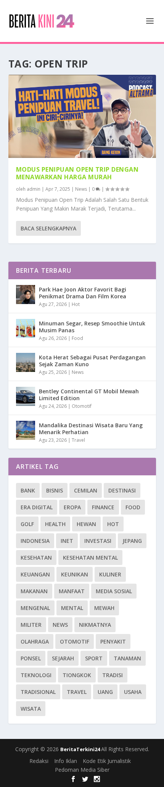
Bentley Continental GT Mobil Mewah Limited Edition (89, 395)
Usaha (132, 691)
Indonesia (35, 540)
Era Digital (37, 507)
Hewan (86, 524)
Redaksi (38, 760)
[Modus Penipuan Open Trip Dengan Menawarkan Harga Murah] (82, 116)
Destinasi (122, 490)
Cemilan (85, 490)
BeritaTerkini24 (80, 749)
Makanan (34, 591)
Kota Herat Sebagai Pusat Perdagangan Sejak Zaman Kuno (92, 361)
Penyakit (113, 641)
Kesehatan (36, 557)
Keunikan (74, 574)
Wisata (31, 708)
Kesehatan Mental (90, 557)
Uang (105, 691)
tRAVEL (77, 691)
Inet (67, 540)
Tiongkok (77, 675)
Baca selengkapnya (48, 228)
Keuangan (35, 574)
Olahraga (35, 641)
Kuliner (110, 574)
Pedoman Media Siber (82, 769)
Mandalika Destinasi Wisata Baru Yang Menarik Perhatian (91, 429)
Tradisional (38, 691)
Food (77, 338)
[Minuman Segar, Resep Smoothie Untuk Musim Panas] (25, 328)
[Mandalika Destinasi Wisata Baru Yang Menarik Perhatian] (25, 430)
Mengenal (35, 608)
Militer (31, 624)
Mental (72, 608)
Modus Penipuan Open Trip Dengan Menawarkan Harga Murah (77, 173)
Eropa (72, 507)
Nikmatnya (95, 624)
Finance (103, 507)
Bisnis (54, 490)
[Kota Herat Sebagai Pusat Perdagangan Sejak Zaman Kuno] (25, 362)
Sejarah (63, 658)
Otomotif (82, 406)
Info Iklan (65, 760)
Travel (78, 440)
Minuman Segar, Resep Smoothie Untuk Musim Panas (92, 327)
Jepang (132, 540)
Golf (27, 524)
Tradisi (112, 675)
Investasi (97, 540)
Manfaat (72, 591)
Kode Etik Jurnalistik (107, 760)
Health (55, 524)
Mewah (104, 608)
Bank (28, 490)
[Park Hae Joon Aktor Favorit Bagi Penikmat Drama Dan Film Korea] (25, 294)
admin (33, 189)
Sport (94, 658)
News (81, 189)
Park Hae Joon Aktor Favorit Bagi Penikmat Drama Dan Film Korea (82, 293)
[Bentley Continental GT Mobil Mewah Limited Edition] (25, 396)
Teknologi (36, 675)
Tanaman (127, 658)
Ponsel (31, 658)
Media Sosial (114, 591)
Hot (76, 304)
